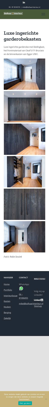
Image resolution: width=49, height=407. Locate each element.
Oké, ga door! (25, 403)
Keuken (7, 307)
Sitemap (38, 306)
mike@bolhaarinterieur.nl (31, 7)
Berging (7, 312)
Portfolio (8, 290)
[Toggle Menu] (43, 14)
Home (7, 284)
